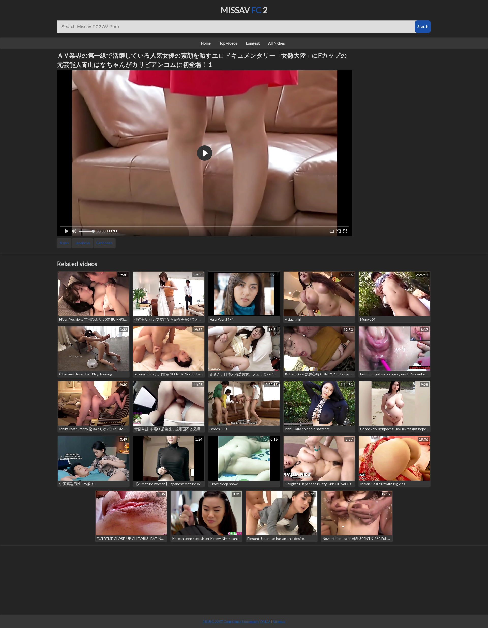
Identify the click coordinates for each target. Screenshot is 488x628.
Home (206, 43)
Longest (253, 43)
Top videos (228, 43)
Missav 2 (244, 10)
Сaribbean (104, 243)
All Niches (276, 43)
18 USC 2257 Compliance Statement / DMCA (236, 622)
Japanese (82, 243)
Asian (64, 243)
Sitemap (279, 622)
